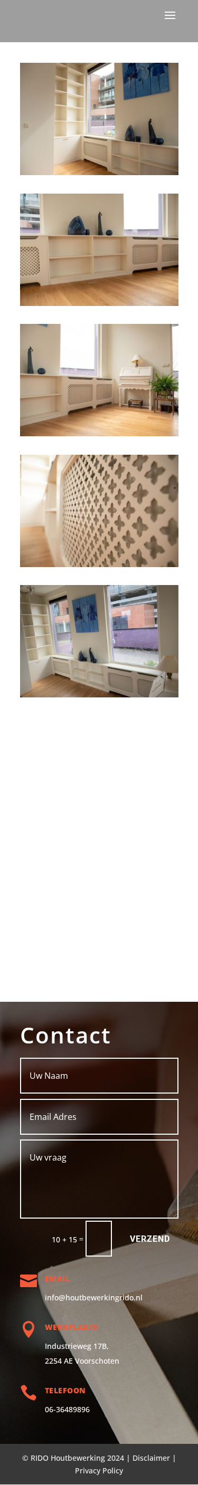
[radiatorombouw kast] (99, 175)
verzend (150, 1239)
